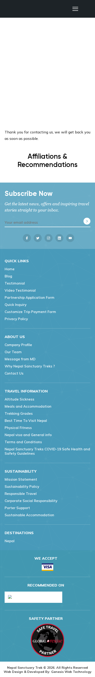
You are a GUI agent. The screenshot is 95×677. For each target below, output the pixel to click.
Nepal (10, 541)
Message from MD (20, 359)
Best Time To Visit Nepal (26, 420)
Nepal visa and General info (28, 435)
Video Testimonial (20, 290)
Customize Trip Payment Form (30, 312)
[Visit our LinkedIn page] (59, 238)
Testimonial (15, 283)
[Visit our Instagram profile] (49, 238)
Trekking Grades (19, 413)
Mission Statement (21, 479)
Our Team (13, 352)
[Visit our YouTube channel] (70, 238)
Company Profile (18, 345)
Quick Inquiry (16, 304)
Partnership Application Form (29, 297)
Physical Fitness (18, 428)
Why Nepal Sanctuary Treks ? (30, 366)
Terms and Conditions (23, 442)
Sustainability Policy (22, 486)
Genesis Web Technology (71, 672)
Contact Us (14, 373)
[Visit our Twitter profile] (38, 238)
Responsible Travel (21, 493)
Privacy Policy (16, 319)
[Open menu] (75, 9)
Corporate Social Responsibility (31, 501)
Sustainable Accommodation (29, 515)
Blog (8, 276)
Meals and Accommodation (28, 406)
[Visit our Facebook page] (27, 238)
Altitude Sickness (19, 399)
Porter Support (17, 508)
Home (10, 269)
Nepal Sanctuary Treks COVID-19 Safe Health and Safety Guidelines (47, 451)
